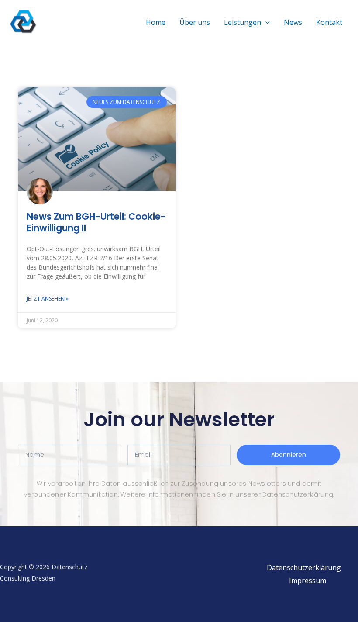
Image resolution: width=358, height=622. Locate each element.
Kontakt (329, 22)
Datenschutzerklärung (304, 567)
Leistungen (242, 22)
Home (155, 22)
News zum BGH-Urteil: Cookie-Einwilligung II (96, 222)
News (293, 22)
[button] (265, 22)
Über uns (194, 22)
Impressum (307, 580)
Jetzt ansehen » (48, 298)
